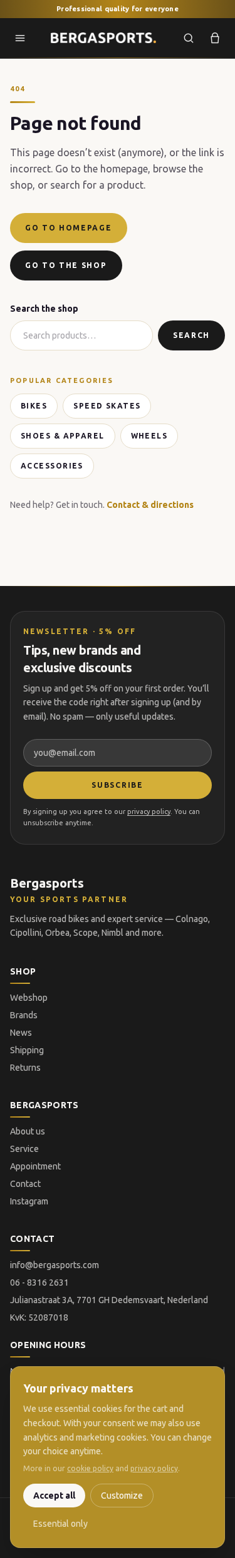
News (21, 1033)
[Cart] (214, 38)
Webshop (29, 998)
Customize (122, 1496)
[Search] (188, 38)
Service (24, 1149)
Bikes (34, 406)
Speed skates (106, 406)
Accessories (52, 466)
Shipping (27, 1050)
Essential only (60, 1524)
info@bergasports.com (54, 1265)
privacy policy (148, 811)
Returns (25, 1068)
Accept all (54, 1496)
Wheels (149, 436)
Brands (24, 1015)
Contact (25, 1184)
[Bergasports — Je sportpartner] (103, 38)
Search (191, 335)
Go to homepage (68, 228)
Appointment (35, 1166)
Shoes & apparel (63, 436)
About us (27, 1131)
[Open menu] (20, 38)
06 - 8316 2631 (39, 1283)
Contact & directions (150, 505)
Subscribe (117, 785)
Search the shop (44, 309)
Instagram (29, 1201)
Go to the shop (66, 265)
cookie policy (90, 1468)
